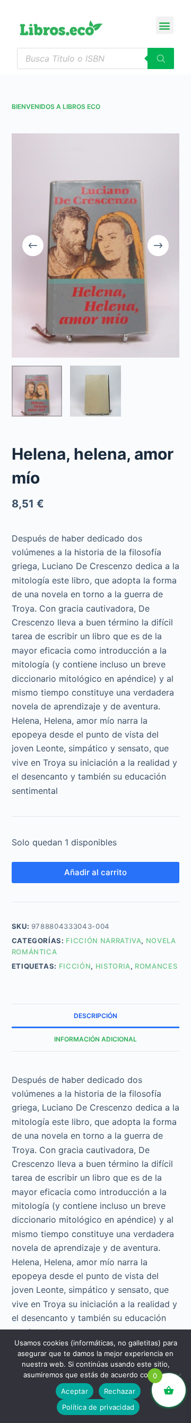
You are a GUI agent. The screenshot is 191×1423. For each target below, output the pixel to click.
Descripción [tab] (95, 1016)
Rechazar (119, 1391)
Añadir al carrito (95, 872)
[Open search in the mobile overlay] (96, 58)
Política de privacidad (98, 1407)
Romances (156, 966)
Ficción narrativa (103, 940)
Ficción (75, 966)
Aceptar (74, 1391)
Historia (113, 966)
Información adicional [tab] (95, 1039)
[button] (164, 25)
